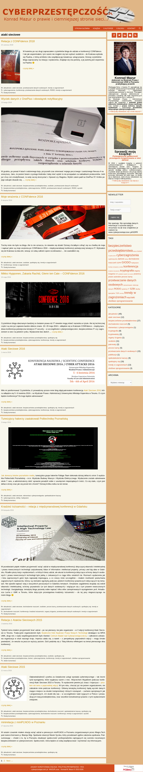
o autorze (108, 28)
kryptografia (127, 270)
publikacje (112, 355)
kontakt (131, 28)
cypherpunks (112, 259)
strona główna (82, 28)
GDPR (119, 263)
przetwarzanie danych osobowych (35, 88)
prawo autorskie (114, 277)
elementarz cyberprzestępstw (33, 495)
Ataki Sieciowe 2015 (13, 666)
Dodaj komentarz (10, 92)
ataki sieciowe (17, 88)
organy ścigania (50, 611)
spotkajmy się (35, 262)
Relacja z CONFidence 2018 (18, 41)
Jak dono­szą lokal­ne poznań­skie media (17, 475)
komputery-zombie (118, 267)
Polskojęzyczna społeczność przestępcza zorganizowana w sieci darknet (125, 158)
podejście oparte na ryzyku (125, 274)
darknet (121, 259)
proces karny (51, 606)
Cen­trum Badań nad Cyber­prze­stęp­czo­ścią (68, 636)
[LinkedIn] (124, 35)
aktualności (8, 88)
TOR (117, 293)
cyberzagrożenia (9, 90)
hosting (110, 267)
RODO (52, 90)
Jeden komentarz (10, 661)
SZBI (132, 288)
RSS (82, 767)
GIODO (43, 188)
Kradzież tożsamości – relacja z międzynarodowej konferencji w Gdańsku (44, 506)
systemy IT (125, 289)
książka (96, 28)
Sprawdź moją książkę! (125, 153)
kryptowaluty (113, 334)
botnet (30, 658)
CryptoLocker (112, 255)
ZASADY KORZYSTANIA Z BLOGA (44, 767)
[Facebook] (114, 35)
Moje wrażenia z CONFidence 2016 (22, 196)
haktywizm (25, 498)
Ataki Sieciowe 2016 (13, 348)
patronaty (112, 344)
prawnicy (137, 274)
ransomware (127, 285)
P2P (117, 274)
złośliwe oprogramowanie (81, 658)
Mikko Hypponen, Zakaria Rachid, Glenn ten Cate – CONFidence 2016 (42, 273)
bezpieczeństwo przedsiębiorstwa (35, 186)
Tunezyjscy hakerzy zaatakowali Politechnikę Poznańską (34, 418)
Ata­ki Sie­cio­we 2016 (92, 390)
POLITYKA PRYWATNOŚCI (68, 767)
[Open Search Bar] (139, 28)
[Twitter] (119, 35)
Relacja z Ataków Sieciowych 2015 (21, 620)
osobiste (51, 186)
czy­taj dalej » (28, 68)
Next (9, 761)
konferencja (20, 90)
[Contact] (130, 35)
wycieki (79, 188)
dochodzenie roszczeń (31, 606)
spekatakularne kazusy (53, 495)
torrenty (122, 293)
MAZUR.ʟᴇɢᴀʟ (54, 769)
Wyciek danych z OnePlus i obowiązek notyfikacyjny (32, 98)
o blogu (120, 28)
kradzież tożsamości (36, 611)
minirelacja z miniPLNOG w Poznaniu (23, 722)
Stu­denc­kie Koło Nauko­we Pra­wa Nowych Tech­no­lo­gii (64, 633)
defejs (18, 498)
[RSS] (135, 35)
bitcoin (135, 251)
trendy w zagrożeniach (56, 88)
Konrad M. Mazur (67, 769)
